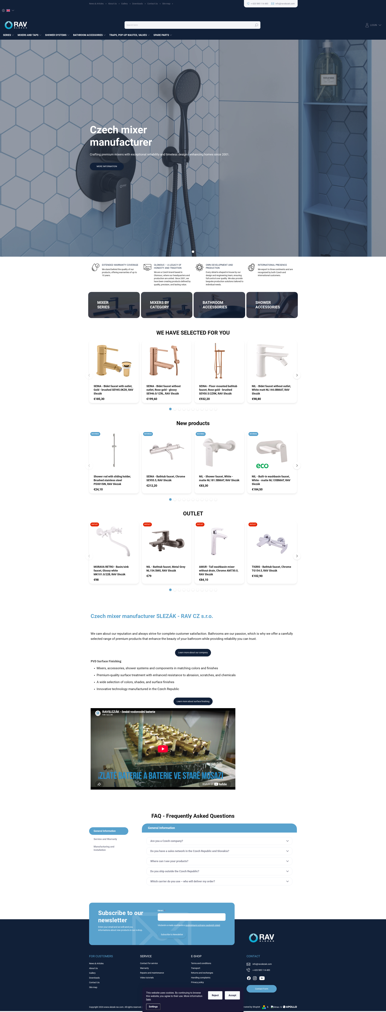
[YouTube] (262, 977)
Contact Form (261, 989)
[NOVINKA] (114, 452)
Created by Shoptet (251, 1007)
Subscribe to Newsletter (172, 934)
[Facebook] (249, 977)
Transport (195, 968)
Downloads (137, 3)
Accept (232, 995)
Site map (166, 3)
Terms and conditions (201, 963)
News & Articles (96, 3)
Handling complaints (200, 977)
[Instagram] (255, 977)
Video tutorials (147, 977)
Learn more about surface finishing (193, 701)
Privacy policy (197, 982)
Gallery (124, 3)
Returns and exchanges (202, 973)
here (148, 999)
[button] (170, 409)
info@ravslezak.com (262, 964)
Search (256, 25)
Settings (153, 1006)
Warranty (144, 968)
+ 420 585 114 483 (261, 970)
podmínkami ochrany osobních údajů (203, 925)
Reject (215, 995)
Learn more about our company (193, 652)
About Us (112, 3)
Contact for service (149, 963)
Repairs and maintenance (152, 973)
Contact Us (152, 3)
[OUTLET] (114, 543)
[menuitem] (9, 35)
